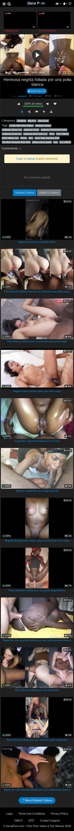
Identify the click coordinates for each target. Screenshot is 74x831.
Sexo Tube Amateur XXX (47, 138)
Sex (31, 138)
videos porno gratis (41, 142)
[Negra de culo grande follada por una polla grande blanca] (37, 617)
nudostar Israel (31, 130)
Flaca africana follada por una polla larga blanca (37, 590)
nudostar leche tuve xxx (35, 134)
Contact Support (50, 820)
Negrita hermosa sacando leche (37, 241)
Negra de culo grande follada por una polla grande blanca (37, 640)
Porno (24, 138)
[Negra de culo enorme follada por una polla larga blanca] (37, 766)
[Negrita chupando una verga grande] (37, 468)
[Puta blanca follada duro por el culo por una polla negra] (37, 269)
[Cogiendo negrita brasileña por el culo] (37, 418)
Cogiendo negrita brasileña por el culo (37, 441)
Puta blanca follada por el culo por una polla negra (37, 341)
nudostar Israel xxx (11, 134)
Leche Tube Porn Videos (21, 125)
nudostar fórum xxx (12, 130)
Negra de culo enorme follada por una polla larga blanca (37, 789)
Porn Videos (62, 134)
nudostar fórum (43, 125)
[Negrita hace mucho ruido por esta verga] (37, 368)
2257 (31, 820)
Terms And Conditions (31, 813)
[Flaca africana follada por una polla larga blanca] (36, 567)
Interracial (43, 121)
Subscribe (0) (37, 91)
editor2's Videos (49, 192)
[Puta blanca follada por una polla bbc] (37, 667)
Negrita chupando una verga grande (37, 490)
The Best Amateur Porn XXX (16, 142)
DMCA (18, 820)
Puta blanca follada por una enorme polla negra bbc (37, 739)
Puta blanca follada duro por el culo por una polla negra (37, 291)
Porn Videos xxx (10, 138)
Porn (52, 134)
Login (9, 813)
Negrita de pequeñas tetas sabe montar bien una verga (37, 540)
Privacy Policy (59, 813)
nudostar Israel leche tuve (54, 130)
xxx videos (65, 142)
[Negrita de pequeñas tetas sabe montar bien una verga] (37, 517)
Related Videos (24, 192)
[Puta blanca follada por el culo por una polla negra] (37, 318)
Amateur (21, 121)
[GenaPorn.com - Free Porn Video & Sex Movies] (36, 3)
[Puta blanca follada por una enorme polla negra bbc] (37, 717)
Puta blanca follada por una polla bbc (37, 690)
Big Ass (32, 121)
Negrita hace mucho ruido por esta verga (37, 391)
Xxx (55, 142)
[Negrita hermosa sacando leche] (37, 219)
